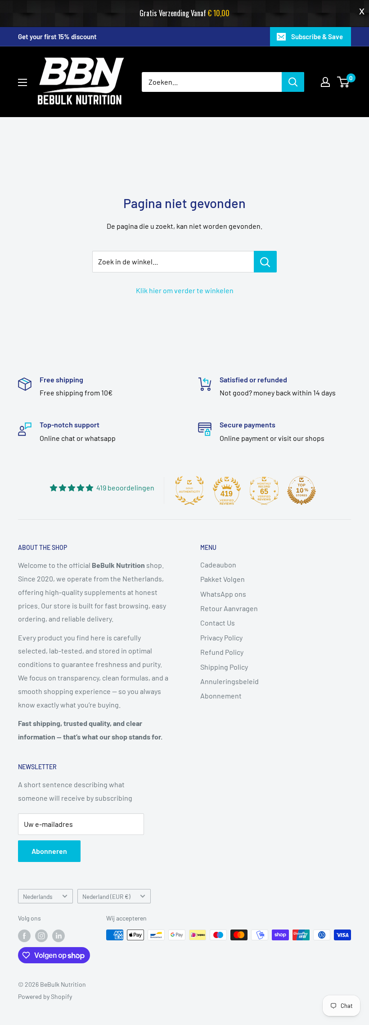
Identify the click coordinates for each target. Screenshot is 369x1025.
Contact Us (217, 622)
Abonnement (221, 695)
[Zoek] (293, 82)
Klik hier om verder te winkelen (185, 290)
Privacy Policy (221, 637)
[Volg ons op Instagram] (41, 936)
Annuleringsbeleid (229, 681)
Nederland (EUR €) (106, 896)
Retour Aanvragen (229, 608)
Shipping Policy (224, 666)
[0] (343, 82)
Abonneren (49, 851)
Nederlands (38, 896)
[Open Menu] (22, 82)
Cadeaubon (218, 564)
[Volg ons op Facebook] (24, 936)
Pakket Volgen (222, 579)
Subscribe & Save (317, 36)
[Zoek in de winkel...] (265, 261)
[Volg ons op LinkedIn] (58, 936)
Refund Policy (221, 652)
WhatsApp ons (223, 594)
